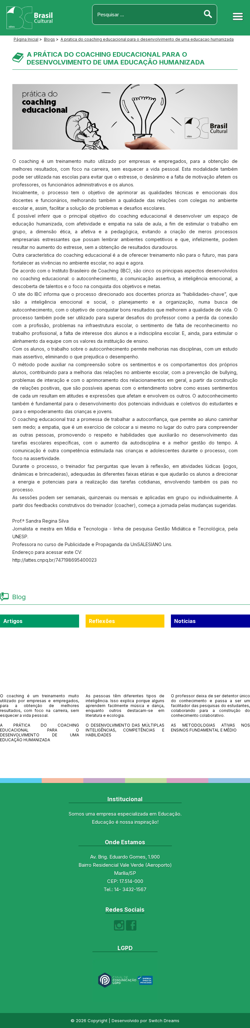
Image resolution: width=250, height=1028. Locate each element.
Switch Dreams (164, 1020)
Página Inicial (26, 39)
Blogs (49, 39)
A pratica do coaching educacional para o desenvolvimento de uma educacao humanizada (147, 39)
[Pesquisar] (208, 14)
